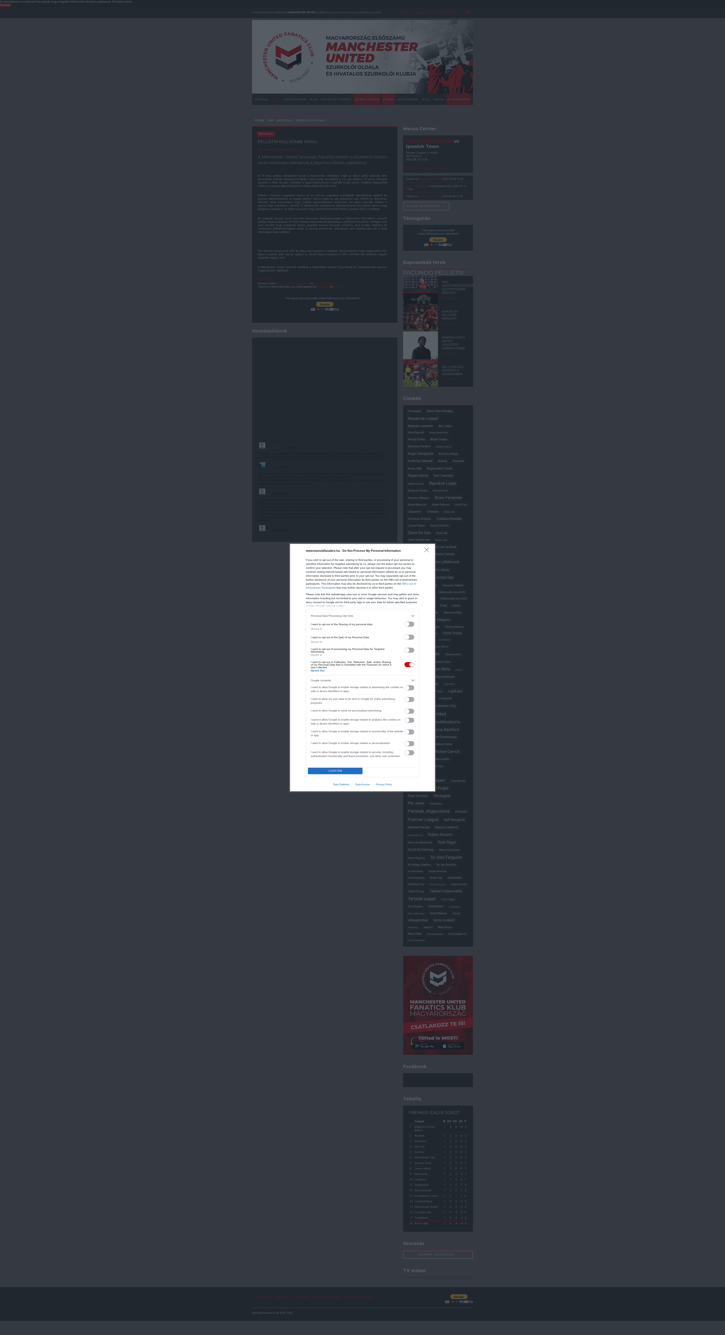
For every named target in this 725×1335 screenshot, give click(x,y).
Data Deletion (341, 784)
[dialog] (362, 668)
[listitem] (362, 616)
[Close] (427, 551)
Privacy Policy (384, 784)
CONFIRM (335, 770)
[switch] (409, 624)
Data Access (362, 784)
